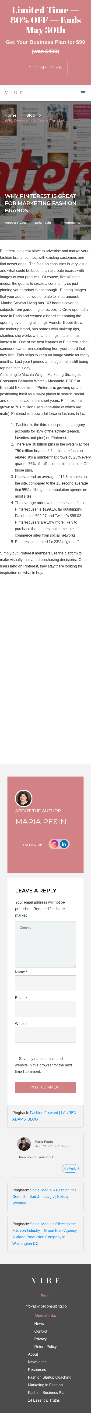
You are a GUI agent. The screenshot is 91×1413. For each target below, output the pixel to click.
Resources (37, 1370)
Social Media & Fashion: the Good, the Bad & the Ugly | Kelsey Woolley (44, 1196)
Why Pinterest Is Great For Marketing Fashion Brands (41, 203)
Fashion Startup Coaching (49, 1377)
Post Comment (45, 1087)
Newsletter (37, 1362)
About (33, 1354)
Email (21, 998)
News (39, 1324)
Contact (40, 1331)
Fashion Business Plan (47, 1393)
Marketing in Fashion (45, 1385)
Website (21, 1024)
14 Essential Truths (44, 1400)
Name (21, 972)
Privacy (40, 1339)
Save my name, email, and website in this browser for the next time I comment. (43, 1065)
